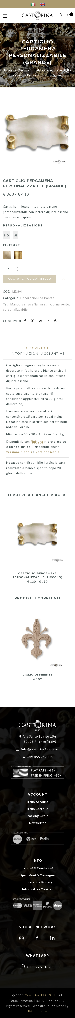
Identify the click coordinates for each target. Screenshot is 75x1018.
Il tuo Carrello (37, 809)
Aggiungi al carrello (29, 278)
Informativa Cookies (37, 889)
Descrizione (37, 348)
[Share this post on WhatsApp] (55, 320)
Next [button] (67, 541)
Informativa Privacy (37, 882)
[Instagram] (21, 939)
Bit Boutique (37, 1011)
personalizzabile (15, 309)
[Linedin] (52, 939)
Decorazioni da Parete (35, 70)
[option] (37, 133)
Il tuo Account (37, 802)
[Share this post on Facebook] (25, 320)
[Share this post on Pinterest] (40, 320)
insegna (45, 304)
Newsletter (37, 823)
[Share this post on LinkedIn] (48, 320)
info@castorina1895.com (40, 749)
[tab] (37, 348)
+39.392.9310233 (40, 967)
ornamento (61, 304)
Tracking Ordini (37, 816)
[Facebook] (37, 939)
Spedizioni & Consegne (37, 875)
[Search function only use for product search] (61, 15)
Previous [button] (5, 541)
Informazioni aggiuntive (37, 353)
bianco (15, 304)
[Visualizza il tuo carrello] (68, 15)
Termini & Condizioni (37, 868)
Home (8, 70)
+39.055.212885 (40, 757)
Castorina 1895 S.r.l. (40, 995)
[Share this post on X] (32, 320)
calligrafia (30, 304)
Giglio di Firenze (37, 674)
